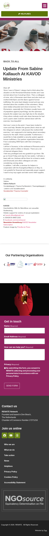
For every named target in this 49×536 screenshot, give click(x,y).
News (6, 461)
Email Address (15, 336)
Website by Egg (41, 530)
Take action (9, 455)
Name (11, 326)
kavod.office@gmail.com (14, 215)
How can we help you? (18, 347)
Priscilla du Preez (23, 227)
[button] (44, 5)
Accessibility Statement (14, 483)
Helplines (8, 466)
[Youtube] (11, 435)
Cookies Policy (11, 477)
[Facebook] (4, 435)
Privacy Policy (10, 472)
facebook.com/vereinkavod (15, 220)
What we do (9, 450)
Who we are (9, 444)
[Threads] (17, 435)
